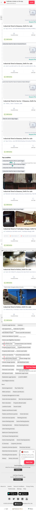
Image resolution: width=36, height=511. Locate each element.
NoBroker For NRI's (19, 329)
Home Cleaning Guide (8, 440)
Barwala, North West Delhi (13, 360)
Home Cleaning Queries (23, 440)
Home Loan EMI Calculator (23, 332)
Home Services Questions (9, 399)
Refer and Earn (6, 392)
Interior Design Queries (8, 362)
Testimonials (11, 489)
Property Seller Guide (8, 351)
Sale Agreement (6, 329)
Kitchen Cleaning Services (21, 425)
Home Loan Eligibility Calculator (11, 340)
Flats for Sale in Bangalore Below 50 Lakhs (14, 287)
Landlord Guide (6, 406)
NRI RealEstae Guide (23, 362)
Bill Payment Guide (7, 373)
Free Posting (18, 479)
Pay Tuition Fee (19, 388)
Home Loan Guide (22, 351)
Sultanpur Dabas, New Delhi (13, 357)
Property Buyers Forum (8, 347)
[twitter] (13, 499)
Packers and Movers (18, 392)
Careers (9, 486)
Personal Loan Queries (22, 369)
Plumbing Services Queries (9, 455)
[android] (13, 493)
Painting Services (22, 417)
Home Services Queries (8, 417)
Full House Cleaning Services (10, 436)
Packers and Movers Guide (9, 410)
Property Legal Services (8, 325)
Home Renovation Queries (9, 358)
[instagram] (18, 499)
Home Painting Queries (23, 421)
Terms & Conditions (18, 486)
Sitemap (19, 489)
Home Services (24, 414)
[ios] (23, 493)
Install (31, 2)
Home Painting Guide (8, 421)
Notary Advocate (13, 458)
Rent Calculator (6, 403)
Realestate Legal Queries (9, 377)
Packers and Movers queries (9, 414)
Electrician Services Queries (9, 451)
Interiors (20, 325)
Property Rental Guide (20, 403)
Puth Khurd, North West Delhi (14, 345)
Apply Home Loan (7, 343)
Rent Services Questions (25, 399)
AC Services (5, 443)
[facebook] (9, 499)
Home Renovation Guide (22, 355)
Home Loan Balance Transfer (10, 336)
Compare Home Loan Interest (23, 343)
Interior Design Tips (24, 358)
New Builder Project (7, 332)
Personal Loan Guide (8, 369)
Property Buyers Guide (24, 347)
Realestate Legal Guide (21, 373)
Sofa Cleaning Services (8, 429)
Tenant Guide (17, 406)
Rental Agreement (7, 388)
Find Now (18, 469)
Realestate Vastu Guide (23, 366)
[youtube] (26, 499)
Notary (4, 458)
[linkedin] (22, 499)
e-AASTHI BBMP (22, 377)
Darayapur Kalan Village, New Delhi (15, 351)
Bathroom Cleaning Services (10, 432)
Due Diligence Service (8, 380)
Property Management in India (10, 395)
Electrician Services (25, 447)
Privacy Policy (30, 486)
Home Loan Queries (7, 355)
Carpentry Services (16, 443)
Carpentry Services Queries (9, 447)
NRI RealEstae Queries (8, 366)
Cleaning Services (7, 425)
